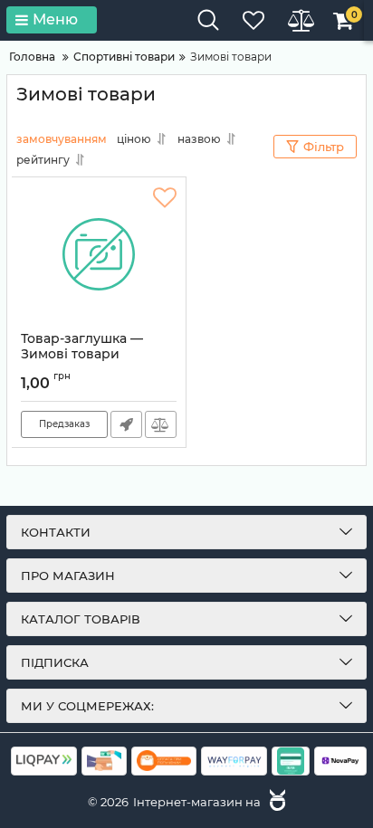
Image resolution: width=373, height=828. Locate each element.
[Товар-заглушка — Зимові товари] (99, 254)
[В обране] (165, 198)
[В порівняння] (161, 424)
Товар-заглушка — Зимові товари (82, 354)
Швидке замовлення (126, 424)
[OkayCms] (275, 801)
